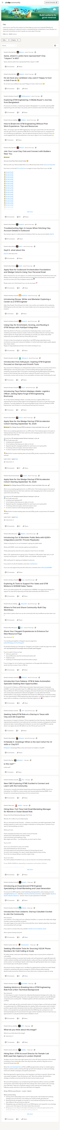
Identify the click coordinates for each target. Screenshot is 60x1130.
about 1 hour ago (29, 52)
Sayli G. (52, 234)
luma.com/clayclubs (9, 166)
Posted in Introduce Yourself (11, 95)
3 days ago (30, 987)
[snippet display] (55, 45)
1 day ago (26, 763)
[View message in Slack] (35, 52)
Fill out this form (21, 170)
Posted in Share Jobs (9, 808)
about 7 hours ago (28, 419)
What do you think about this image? (20, 1033)
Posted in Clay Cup (8, 763)
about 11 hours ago (28, 629)
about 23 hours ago (30, 741)
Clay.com (14, 897)
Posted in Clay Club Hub (10, 52)
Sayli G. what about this (14, 250)
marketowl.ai (33, 565)
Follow (4, 39)
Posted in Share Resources (10, 535)
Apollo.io (6, 899)
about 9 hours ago (32, 605)
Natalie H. (8, 751)
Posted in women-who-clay (10, 948)
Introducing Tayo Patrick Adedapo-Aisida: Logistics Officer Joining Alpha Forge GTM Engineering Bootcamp (27, 395)
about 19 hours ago (30, 712)
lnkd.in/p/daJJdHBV (46, 569)
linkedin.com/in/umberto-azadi (37, 932)
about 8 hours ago (30, 535)
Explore (14, 39)
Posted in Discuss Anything (10, 119)
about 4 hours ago (28, 246)
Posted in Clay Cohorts (9, 224)
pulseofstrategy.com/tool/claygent (14, 644)
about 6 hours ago (33, 357)
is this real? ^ (9, 767)
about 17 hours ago (32, 679)
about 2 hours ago (31, 119)
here (16, 460)
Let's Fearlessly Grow (16, 1070)
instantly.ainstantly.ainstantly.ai (32, 897)
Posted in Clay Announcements (11, 477)
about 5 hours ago (32, 295)
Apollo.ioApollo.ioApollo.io (17, 899)
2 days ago (30, 885)
